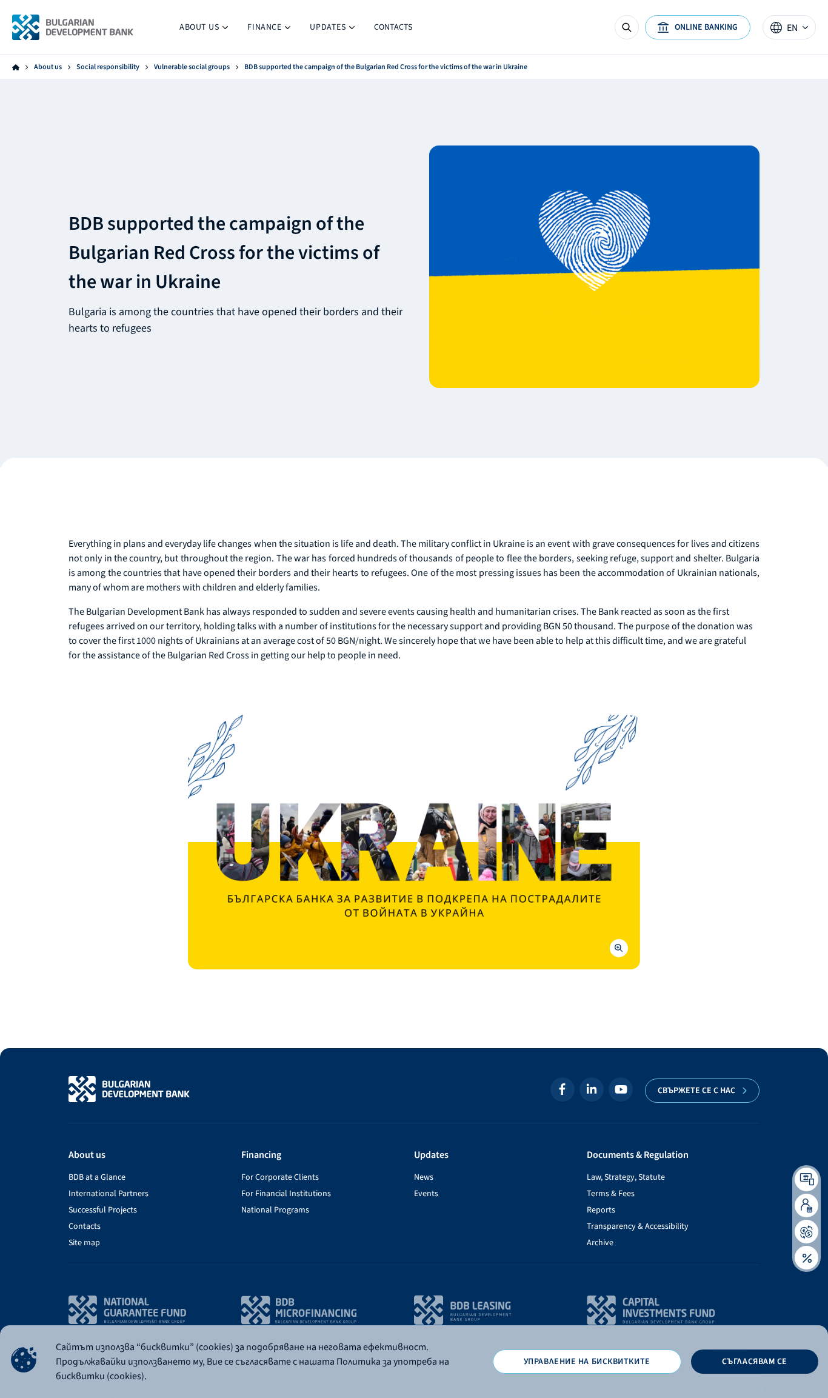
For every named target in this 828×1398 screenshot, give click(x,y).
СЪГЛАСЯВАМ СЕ (754, 1362)
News (423, 1177)
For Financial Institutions (286, 1194)
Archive (600, 1243)
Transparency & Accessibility (638, 1226)
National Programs (275, 1210)
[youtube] (621, 1089)
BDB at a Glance (96, 1177)
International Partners (108, 1194)
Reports (601, 1210)
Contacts (393, 27)
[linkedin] (591, 1089)
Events (426, 1194)
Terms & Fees (611, 1194)
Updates (323, 30)
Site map (84, 1243)
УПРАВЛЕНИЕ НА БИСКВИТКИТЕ (587, 1362)
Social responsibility (107, 67)
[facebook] (562, 1089)
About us (204, 30)
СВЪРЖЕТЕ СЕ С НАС (696, 1091)
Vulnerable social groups (192, 67)
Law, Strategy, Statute (626, 1177)
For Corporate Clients (280, 1177)
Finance (269, 30)
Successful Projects (102, 1210)
